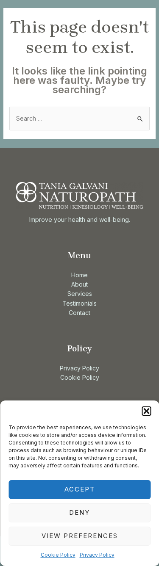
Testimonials (79, 303)
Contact (79, 312)
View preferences (80, 536)
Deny (79, 512)
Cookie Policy (58, 555)
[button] (146, 411)
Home (79, 275)
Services (79, 293)
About (79, 284)
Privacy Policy (97, 555)
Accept (79, 489)
